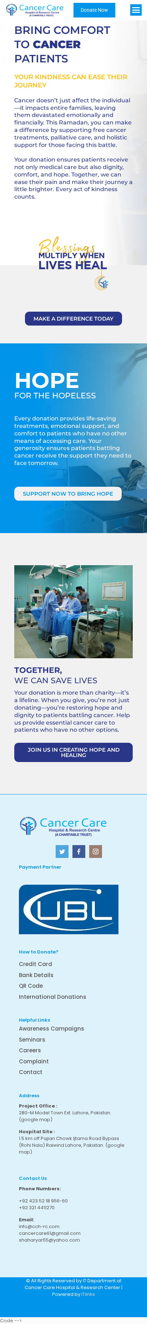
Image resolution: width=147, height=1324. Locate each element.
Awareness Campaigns (51, 1028)
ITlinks (88, 1294)
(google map (34, 1119)
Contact (30, 1072)
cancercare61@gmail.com (50, 1233)
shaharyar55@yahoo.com (49, 1240)
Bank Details (36, 975)
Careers (30, 1050)
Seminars (32, 1039)
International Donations (52, 997)
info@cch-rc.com (39, 1226)
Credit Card (35, 964)
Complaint (34, 1061)
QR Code (31, 986)
